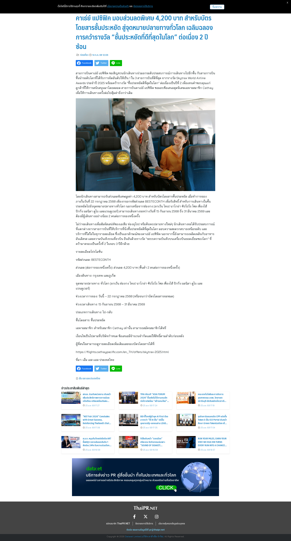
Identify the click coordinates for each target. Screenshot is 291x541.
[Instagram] (157, 517)
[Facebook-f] (134, 517)
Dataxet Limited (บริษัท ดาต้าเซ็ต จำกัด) (144, 536)
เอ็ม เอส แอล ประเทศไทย (89, 378)
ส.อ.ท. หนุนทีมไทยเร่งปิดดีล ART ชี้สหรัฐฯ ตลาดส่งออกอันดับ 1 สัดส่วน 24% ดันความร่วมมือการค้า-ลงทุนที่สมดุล (97, 443)
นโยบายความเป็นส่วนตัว (118, 6)
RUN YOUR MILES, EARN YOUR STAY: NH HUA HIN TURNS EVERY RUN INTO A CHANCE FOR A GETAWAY (212, 443)
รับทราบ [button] (217, 6)
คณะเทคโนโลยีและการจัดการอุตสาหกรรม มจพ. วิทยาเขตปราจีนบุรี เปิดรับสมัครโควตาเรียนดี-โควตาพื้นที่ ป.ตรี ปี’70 (212, 399)
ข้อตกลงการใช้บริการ (143, 6)
